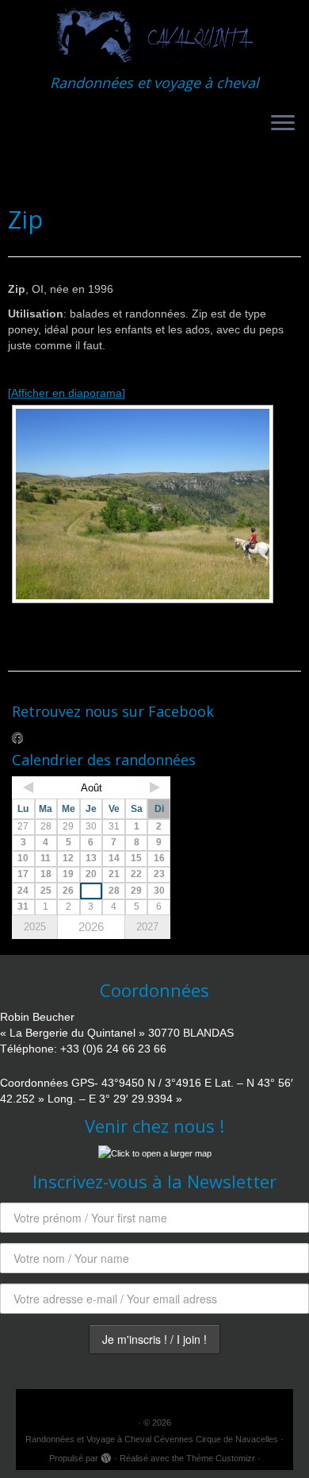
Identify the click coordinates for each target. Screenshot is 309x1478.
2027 (147, 927)
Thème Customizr (220, 1458)
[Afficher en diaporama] (66, 393)
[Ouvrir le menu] (283, 124)
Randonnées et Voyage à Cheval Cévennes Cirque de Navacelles (151, 1439)
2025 (35, 927)
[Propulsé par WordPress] (106, 1455)
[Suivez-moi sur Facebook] (21, 737)
